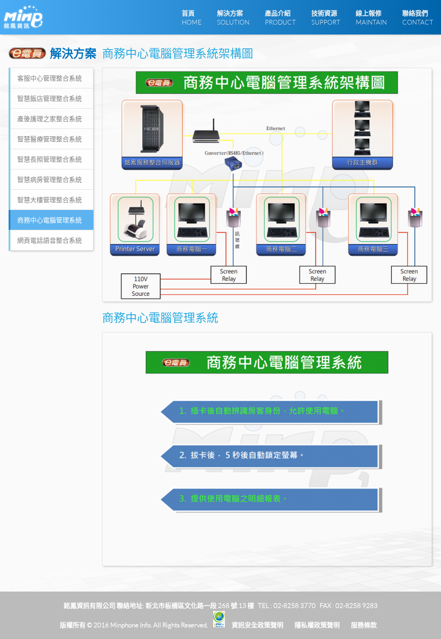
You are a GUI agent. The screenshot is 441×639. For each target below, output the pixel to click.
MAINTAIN (371, 17)
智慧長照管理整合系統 (49, 159)
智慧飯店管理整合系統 (49, 98)
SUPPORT (325, 17)
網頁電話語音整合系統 (49, 240)
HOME (192, 17)
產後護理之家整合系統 (49, 118)
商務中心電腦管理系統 (49, 220)
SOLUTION (233, 17)
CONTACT (417, 17)
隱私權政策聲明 (317, 625)
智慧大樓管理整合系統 (49, 200)
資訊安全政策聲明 (257, 625)
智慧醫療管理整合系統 (49, 139)
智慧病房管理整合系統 (49, 179)
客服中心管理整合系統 (49, 78)
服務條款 (364, 625)
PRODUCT (280, 17)
